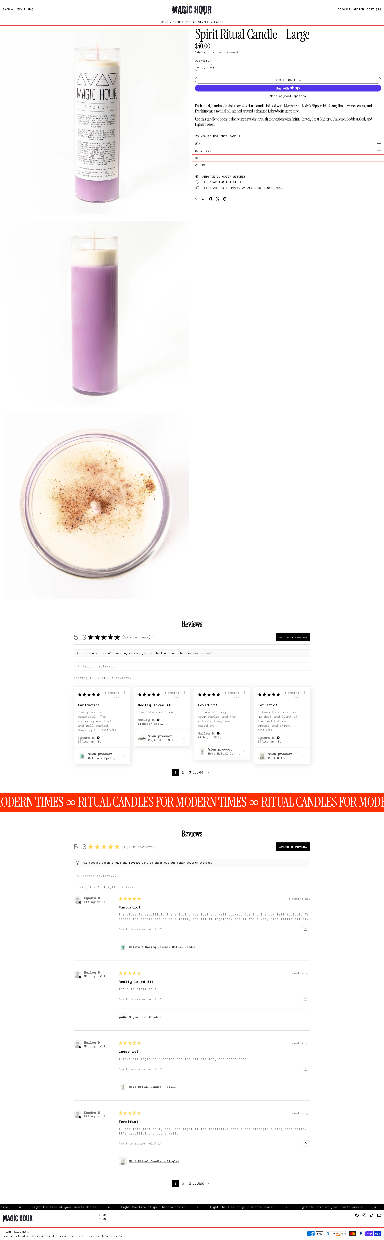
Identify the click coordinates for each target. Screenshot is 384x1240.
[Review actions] (124, 692)
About (103, 1219)
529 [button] (201, 1183)
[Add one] (211, 67)
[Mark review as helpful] (305, 929)
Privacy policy (63, 1236)
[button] (358, 9)
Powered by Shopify (15, 1236)
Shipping (200, 52)
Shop (102, 1215)
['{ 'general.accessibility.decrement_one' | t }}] (198, 67)
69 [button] (201, 772)
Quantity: (203, 60)
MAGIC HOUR (21, 1231)
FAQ (101, 1223)
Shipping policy (112, 1236)
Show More (109, 730)
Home (164, 22)
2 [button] (183, 772)
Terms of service (87, 1236)
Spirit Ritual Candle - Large (198, 22)
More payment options (288, 95)
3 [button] (190, 772)
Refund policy (41, 1236)
